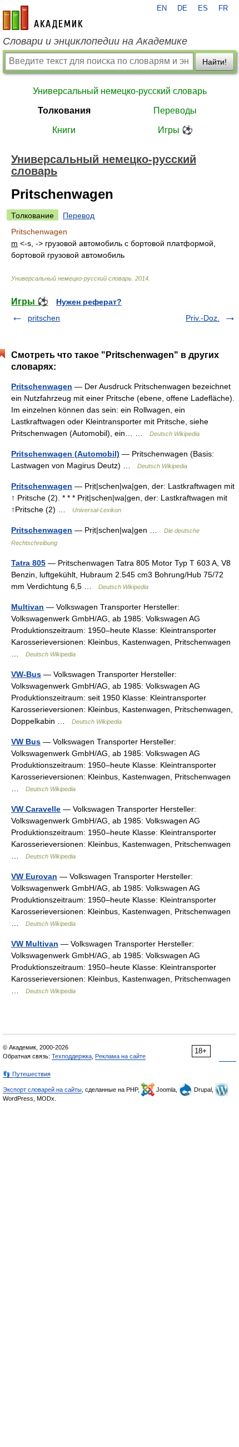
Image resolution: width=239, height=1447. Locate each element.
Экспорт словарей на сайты (42, 1089)
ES (203, 8)
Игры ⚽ (175, 130)
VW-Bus (26, 674)
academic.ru (43, 18)
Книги (64, 130)
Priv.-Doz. (203, 317)
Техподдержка (72, 1056)
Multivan (27, 606)
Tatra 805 (28, 562)
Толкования (64, 110)
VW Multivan (34, 943)
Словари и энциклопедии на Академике (95, 41)
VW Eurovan (34, 876)
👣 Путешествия (27, 1074)
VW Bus (26, 741)
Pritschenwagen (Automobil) (65, 453)
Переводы (175, 110)
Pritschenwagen (41, 386)
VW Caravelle (36, 809)
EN (162, 8)
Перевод (78, 215)
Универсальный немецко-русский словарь (120, 91)
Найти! (214, 61)
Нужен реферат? (89, 301)
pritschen (44, 317)
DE (182, 8)
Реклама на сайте (120, 1056)
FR (223, 8)
